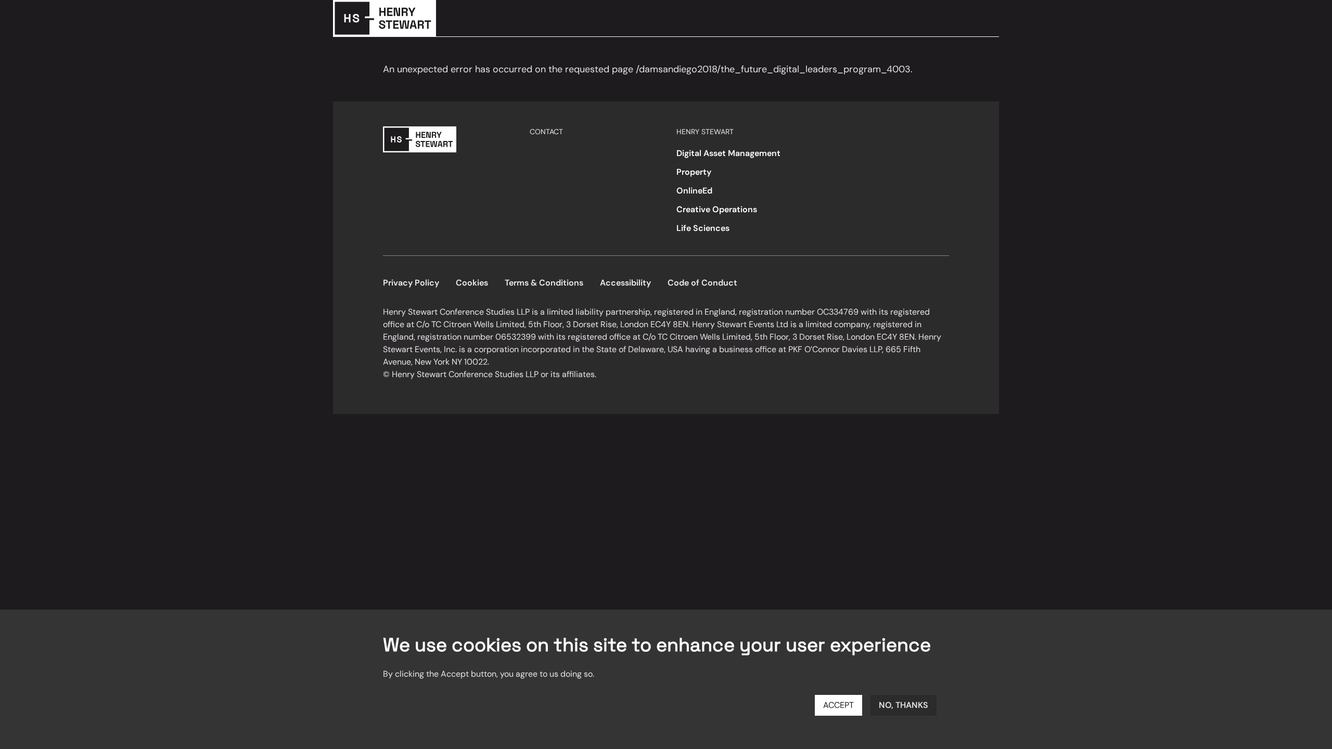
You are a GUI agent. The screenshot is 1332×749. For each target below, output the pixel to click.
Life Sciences (702, 228)
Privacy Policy (411, 282)
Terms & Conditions (544, 282)
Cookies (472, 282)
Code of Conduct (702, 282)
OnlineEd (694, 190)
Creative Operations (716, 209)
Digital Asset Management (728, 153)
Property (693, 171)
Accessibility (625, 282)
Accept (838, 705)
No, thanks (903, 705)
